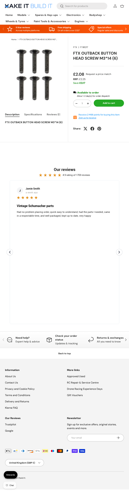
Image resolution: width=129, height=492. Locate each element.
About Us (10, 376)
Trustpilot (10, 424)
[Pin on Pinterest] (99, 128)
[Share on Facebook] (92, 128)
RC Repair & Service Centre (83, 382)
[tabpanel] (34, 124)
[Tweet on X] (85, 128)
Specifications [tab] (33, 114)
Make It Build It (18, 478)
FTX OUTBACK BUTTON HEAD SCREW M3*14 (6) (38, 39)
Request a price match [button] (98, 74)
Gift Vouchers (75, 395)
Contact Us (11, 382)
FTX (75, 47)
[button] (122, 6)
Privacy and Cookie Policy (20, 389)
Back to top (64, 353)
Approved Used (76, 376)
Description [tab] (12, 114)
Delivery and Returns (17, 401)
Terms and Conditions (17, 395)
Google (9, 430)
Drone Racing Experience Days (84, 389)
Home (9, 15)
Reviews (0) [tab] (54, 114)
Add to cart (109, 103)
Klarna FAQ (11, 407)
